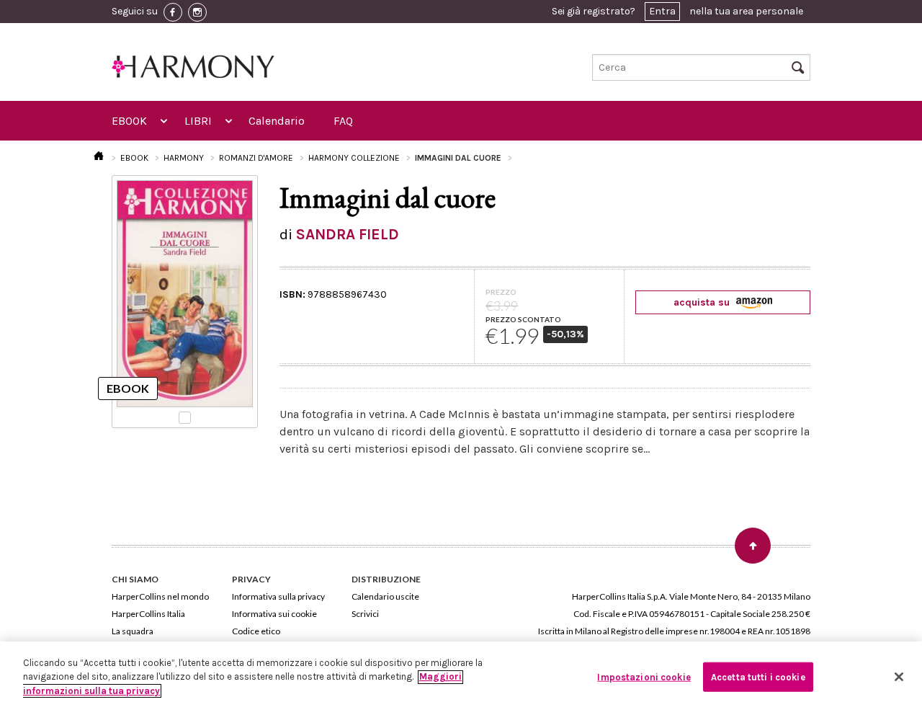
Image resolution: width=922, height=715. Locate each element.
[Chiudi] (899, 677)
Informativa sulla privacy (278, 596)
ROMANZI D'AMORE (256, 158)
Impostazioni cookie (643, 677)
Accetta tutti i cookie (758, 677)
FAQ (343, 121)
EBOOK (129, 121)
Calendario (277, 121)
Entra (662, 11)
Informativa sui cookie (274, 613)
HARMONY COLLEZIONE (354, 158)
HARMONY (184, 158)
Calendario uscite (385, 596)
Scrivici (365, 613)
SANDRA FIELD (347, 234)
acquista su (703, 302)
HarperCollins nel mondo (160, 596)
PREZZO (500, 292)
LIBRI (198, 121)
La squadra (132, 631)
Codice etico (256, 631)
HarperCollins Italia (148, 613)
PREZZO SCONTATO (523, 319)
